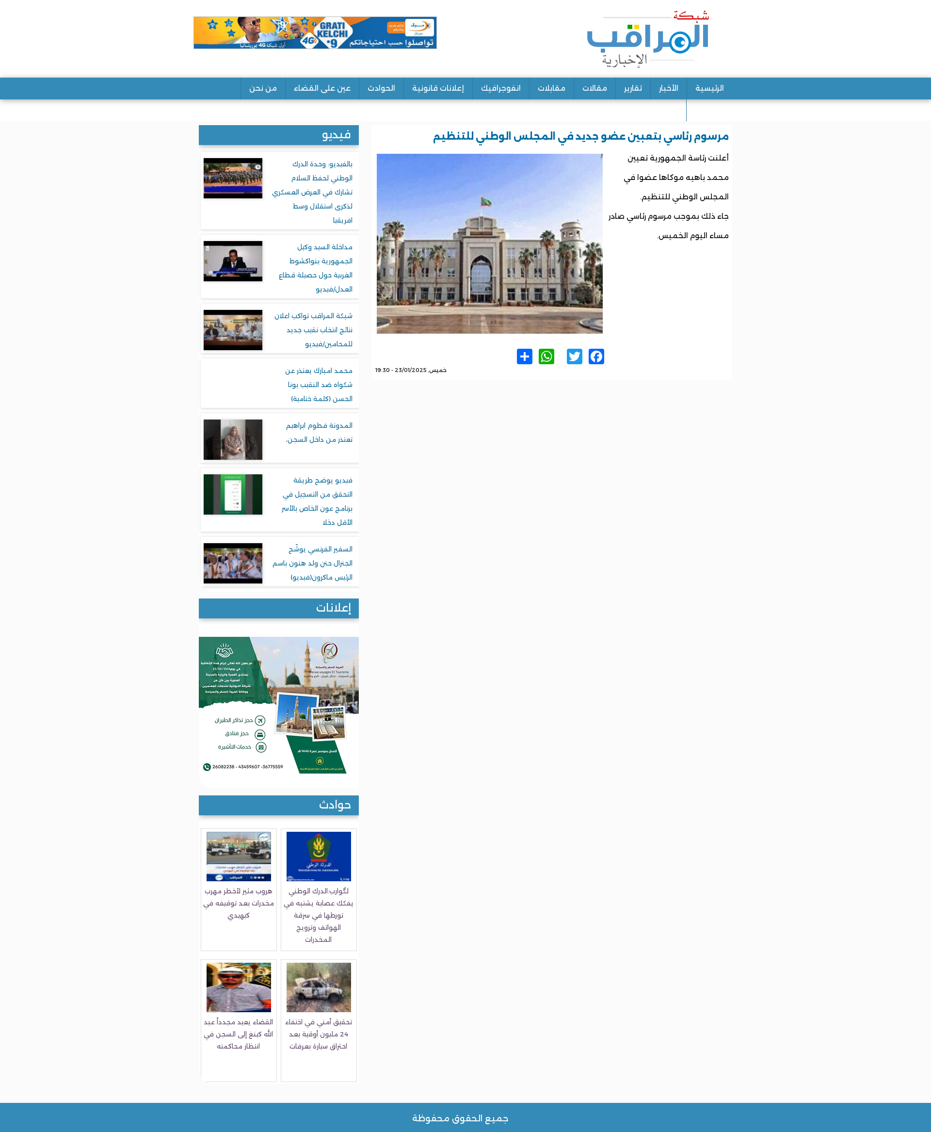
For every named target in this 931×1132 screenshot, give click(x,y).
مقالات (594, 88)
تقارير (633, 88)
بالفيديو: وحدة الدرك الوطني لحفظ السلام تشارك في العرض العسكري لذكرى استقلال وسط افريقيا (312, 192)
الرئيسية (709, 88)
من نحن (263, 88)
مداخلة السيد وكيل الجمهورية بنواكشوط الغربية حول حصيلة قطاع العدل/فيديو (316, 268)
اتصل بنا (709, 109)
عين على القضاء (322, 88)
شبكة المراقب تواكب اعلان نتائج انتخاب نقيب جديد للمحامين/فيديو (313, 330)
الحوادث (381, 88)
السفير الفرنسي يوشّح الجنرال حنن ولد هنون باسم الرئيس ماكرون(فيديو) (313, 563)
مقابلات (551, 88)
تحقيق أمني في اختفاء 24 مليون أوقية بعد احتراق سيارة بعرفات (318, 1034)
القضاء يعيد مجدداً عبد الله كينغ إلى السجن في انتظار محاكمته (238, 1034)
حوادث (335, 804)
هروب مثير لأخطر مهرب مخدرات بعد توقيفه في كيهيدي (238, 903)
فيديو (336, 134)
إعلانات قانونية (438, 88)
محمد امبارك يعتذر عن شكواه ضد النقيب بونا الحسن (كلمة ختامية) (319, 385)
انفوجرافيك (501, 88)
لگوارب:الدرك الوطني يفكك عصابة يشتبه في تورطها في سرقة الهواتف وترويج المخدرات (318, 915)
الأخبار (668, 88)
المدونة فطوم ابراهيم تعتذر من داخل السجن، (319, 432)
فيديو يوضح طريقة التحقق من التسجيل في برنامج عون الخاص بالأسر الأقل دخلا (317, 501)
